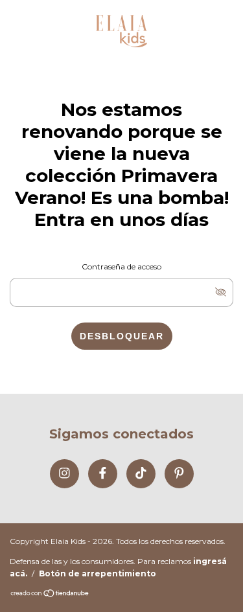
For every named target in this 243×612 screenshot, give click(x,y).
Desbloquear (122, 336)
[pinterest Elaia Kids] (179, 473)
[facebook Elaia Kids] (102, 473)
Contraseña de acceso (121, 266)
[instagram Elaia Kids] (64, 473)
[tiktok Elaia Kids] (141, 473)
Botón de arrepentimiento (97, 573)
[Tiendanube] (50, 594)
